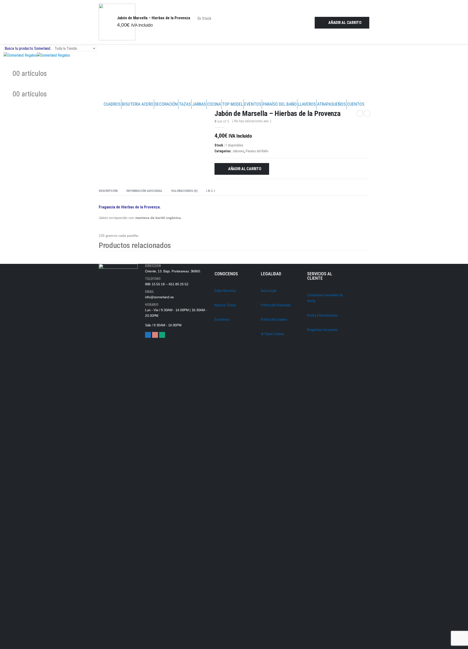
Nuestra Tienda (225, 305)
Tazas (185, 104)
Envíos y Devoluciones (322, 315)
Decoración (166, 104)
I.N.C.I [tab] (210, 191)
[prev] (359, 113)
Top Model (232, 104)
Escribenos (222, 319)
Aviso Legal (268, 291)
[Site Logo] (37, 55)
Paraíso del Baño (280, 104)
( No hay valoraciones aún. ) (251, 121)
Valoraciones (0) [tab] (184, 191)
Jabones (238, 151)
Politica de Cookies (274, 319)
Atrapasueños (331, 104)
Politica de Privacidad (276, 305)
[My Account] (7, 63)
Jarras (199, 104)
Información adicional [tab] (144, 191)
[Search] (101, 48)
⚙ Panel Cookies (272, 334)
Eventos (252, 104)
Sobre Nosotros (225, 291)
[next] (367, 113)
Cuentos (355, 104)
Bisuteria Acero (137, 104)
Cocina (214, 104)
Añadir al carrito (344, 22)
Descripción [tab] (108, 191)
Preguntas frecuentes (322, 330)
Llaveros (307, 104)
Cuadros (112, 104)
